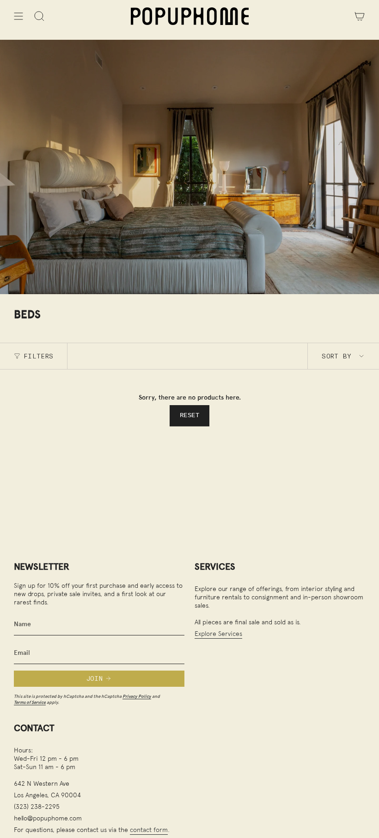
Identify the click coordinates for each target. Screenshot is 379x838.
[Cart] (359, 16)
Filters (38, 356)
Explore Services (218, 633)
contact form (149, 829)
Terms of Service (30, 702)
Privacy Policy (136, 696)
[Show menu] (18, 16)
